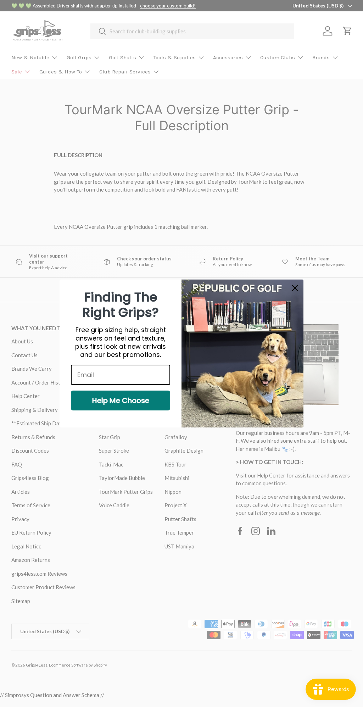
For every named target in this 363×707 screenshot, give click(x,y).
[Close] (294, 288)
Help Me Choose (120, 400)
